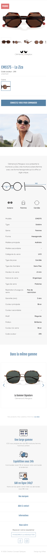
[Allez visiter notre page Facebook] (20, 540)
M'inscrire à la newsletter (24, 535)
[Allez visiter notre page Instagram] (27, 540)
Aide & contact (23, 506)
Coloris (3, 80)
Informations (23, 515)
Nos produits (12, 417)
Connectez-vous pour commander (23, 103)
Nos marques (23, 496)
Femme (30, 417)
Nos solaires (22, 417)
